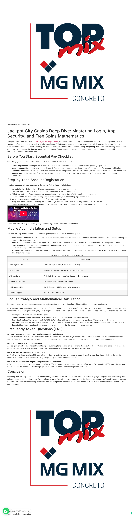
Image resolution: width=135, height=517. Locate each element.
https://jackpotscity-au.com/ (47, 141)
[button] (6, 511)
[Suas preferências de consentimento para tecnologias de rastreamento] (131, 513)
